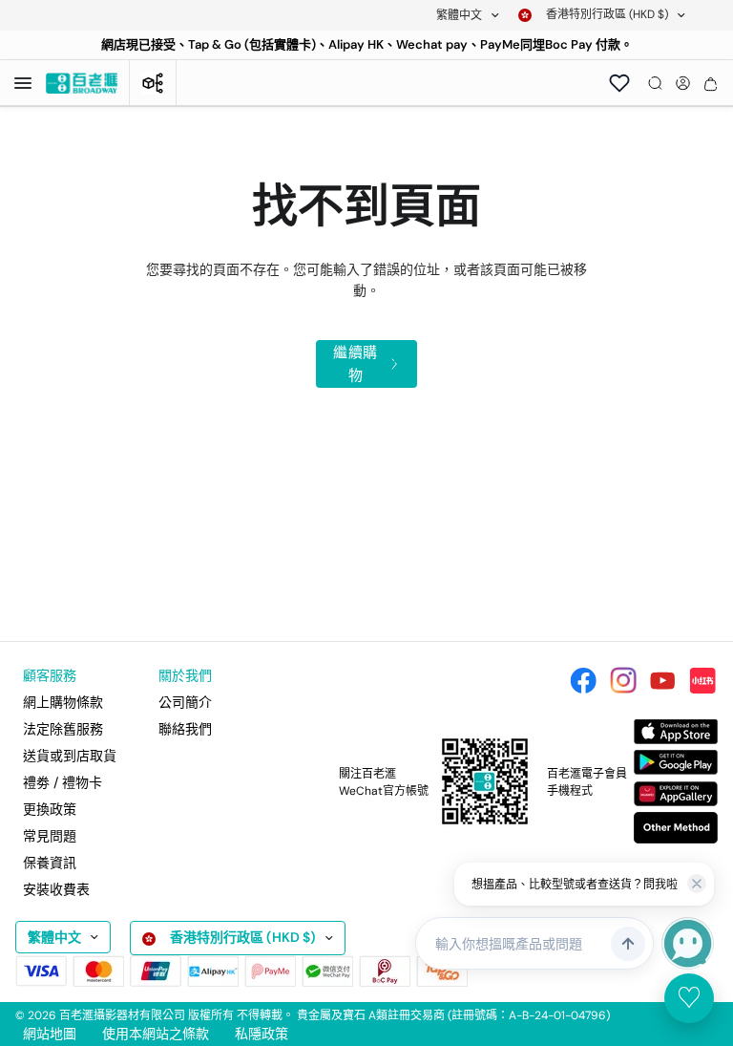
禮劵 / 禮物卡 (62, 782)
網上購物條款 (63, 702)
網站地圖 (49, 1033)
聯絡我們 (185, 728)
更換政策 (49, 809)
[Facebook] (583, 680)
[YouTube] (662, 680)
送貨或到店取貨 (69, 755)
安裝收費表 (56, 889)
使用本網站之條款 (155, 1033)
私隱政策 (261, 1033)
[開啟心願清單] (619, 83)
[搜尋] (655, 83)
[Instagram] (623, 680)
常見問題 (49, 835)
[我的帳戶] (683, 83)
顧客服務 (49, 675)
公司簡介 (185, 702)
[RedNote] (702, 680)
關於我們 (185, 675)
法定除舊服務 (63, 728)
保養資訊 (49, 862)
